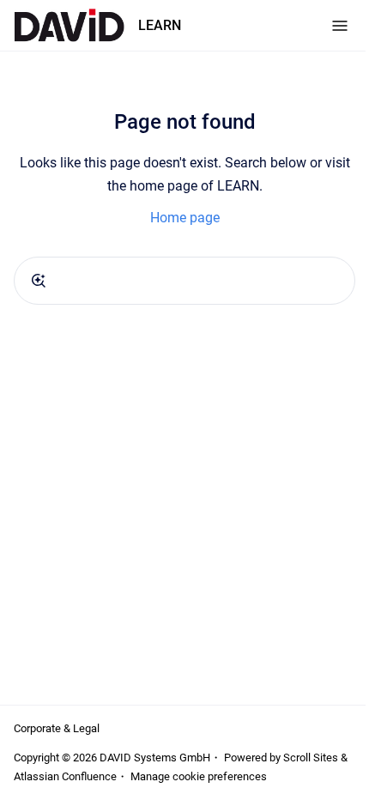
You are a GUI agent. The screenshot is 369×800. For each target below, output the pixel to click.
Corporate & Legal (57, 728)
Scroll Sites (310, 757)
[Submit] (38, 280)
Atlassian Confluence (65, 776)
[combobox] (184, 281)
